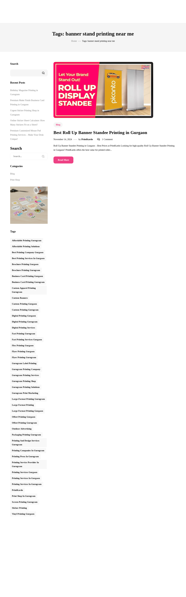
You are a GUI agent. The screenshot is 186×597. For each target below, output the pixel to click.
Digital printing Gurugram (24, 322)
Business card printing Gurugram (28, 282)
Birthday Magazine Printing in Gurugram (24, 92)
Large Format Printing (23, 405)
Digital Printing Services (23, 327)
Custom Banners (20, 298)
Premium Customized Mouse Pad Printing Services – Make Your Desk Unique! (27, 134)
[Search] (43, 156)
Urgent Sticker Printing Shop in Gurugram (24, 112)
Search (14, 63)
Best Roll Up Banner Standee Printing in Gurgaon (100, 132)
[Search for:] (29, 156)
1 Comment (107, 139)
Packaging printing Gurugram (26, 435)
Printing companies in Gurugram (28, 450)
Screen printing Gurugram (24, 502)
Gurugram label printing (24, 363)
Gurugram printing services (25, 375)
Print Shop (15, 180)
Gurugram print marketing (25, 393)
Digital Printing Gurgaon (24, 316)
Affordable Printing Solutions (26, 246)
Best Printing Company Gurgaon (27, 252)
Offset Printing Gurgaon (23, 417)
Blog (58, 124)
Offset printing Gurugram (24, 423)
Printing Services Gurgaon (24, 472)
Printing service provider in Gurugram (25, 464)
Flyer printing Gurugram (24, 357)
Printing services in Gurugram (27, 484)
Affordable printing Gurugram (26, 240)
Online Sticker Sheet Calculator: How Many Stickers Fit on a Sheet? (27, 122)
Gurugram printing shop (24, 381)
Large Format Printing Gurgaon (27, 411)
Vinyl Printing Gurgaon (23, 514)
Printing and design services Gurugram (25, 442)
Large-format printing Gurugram (28, 399)
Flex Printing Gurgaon (22, 345)
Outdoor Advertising (22, 429)
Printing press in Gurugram (25, 456)
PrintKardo (87, 139)
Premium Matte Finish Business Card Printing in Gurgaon (27, 102)
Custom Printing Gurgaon (24, 304)
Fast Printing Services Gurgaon (27, 339)
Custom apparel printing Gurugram (24, 290)
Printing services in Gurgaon (26, 478)
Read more (63, 160)
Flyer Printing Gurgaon (23, 351)
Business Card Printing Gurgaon (27, 276)
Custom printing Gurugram (25, 310)
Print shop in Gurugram (23, 496)
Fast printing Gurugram (23, 333)
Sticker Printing (19, 508)
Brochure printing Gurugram (26, 270)
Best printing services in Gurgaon (28, 258)
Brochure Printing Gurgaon (25, 264)
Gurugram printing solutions (26, 387)
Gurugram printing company (26, 369)
